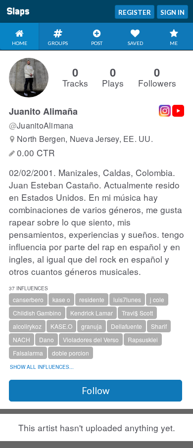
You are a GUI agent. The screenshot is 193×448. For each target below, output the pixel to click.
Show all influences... (42, 366)
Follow (95, 390)
